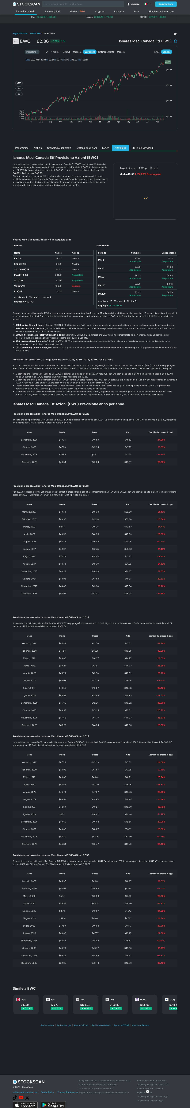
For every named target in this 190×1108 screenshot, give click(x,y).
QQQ (172, 999)
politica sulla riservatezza (25, 1092)
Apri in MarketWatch (101, 1025)
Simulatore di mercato (161, 11)
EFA (83, 999)
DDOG (143, 999)
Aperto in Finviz (81, 1025)
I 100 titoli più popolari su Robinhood (95, 1088)
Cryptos (99, 11)
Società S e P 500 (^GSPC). (150, 1088)
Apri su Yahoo (47, 1025)
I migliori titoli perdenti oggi (150, 1100)
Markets (77, 11)
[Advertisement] (95, 138)
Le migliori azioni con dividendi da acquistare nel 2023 (104, 1080)
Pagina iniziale (20, 33)
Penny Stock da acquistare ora (152, 1080)
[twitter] (175, 34)
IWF (112, 999)
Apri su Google (64, 1025)
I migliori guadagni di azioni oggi (152, 1096)
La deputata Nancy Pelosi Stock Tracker (97, 1084)
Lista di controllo (25, 11)
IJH (52, 999)
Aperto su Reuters (140, 1025)
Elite (136, 11)
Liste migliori (52, 11)
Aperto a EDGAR (121, 1025)
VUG (24, 999)
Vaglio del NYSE (144, 1092)
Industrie (119, 11)
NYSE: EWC (36, 33)
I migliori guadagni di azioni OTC (152, 1084)
